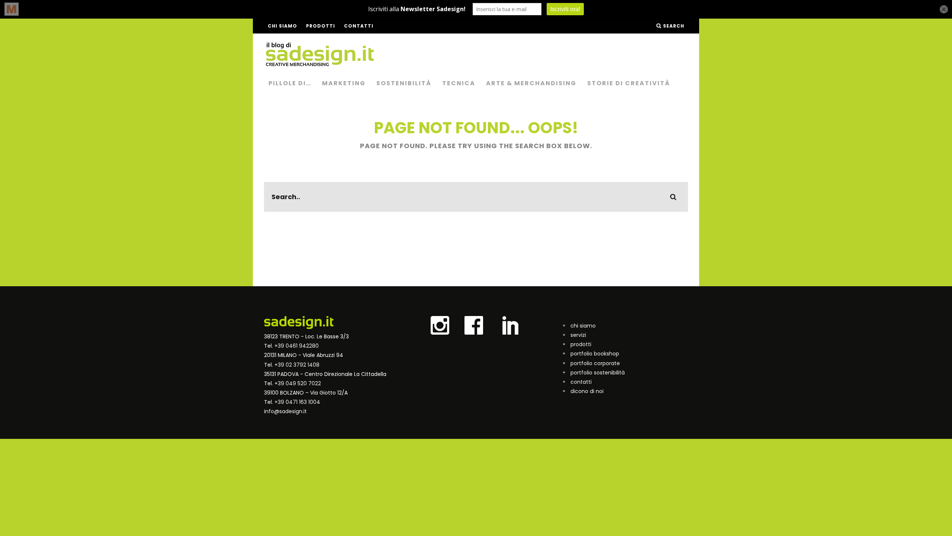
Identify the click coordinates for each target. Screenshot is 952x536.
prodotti (580, 344)
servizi (578, 335)
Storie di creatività (628, 83)
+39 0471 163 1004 (297, 402)
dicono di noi (587, 391)
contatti (581, 382)
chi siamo (583, 325)
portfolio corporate (595, 363)
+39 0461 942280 (296, 346)
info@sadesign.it (285, 411)
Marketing (344, 83)
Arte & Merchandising (531, 83)
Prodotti (320, 26)
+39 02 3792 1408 (296, 364)
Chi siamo (282, 26)
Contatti (358, 26)
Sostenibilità (403, 83)
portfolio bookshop (594, 353)
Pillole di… (289, 83)
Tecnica (458, 83)
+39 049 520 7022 (297, 383)
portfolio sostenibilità (597, 372)
